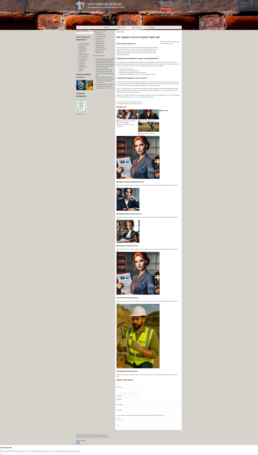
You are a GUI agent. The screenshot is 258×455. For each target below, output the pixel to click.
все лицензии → (80, 114)
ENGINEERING (82, 47)
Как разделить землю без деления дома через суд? (129, 103)
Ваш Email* (119, 396)
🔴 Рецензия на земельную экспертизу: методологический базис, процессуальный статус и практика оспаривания (126, 123)
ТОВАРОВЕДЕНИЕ (83, 60)
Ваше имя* (119, 399)
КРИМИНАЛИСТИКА (84, 45)
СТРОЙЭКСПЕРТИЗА (84, 43)
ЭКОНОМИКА (82, 63)
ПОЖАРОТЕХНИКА (83, 56)
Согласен (1, 454)
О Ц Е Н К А (81, 52)
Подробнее (77, 451)
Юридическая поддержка (82, 31)
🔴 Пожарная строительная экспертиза (127, 371)
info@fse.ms (166, 6)
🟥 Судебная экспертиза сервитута (146, 121)
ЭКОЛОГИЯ (81, 61)
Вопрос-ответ (121, 27)
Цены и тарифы (136, 27)
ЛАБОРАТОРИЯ (82, 49)
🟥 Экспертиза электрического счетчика (127, 245)
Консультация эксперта (98, 55)
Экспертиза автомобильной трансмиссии (127, 297)
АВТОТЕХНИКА (82, 50)
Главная (106, 27)
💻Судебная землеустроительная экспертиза (146, 134)
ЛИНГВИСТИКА (83, 67)
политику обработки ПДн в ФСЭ (156, 415)
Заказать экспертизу (166, 9)
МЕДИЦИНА (82, 65)
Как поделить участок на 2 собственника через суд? (129, 101)
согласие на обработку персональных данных (132, 415)
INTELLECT (81, 69)
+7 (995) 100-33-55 (166, 4)
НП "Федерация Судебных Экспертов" (99, 436)
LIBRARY (81, 70)
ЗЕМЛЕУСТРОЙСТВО (121, 31)
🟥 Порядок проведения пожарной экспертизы (129, 213)
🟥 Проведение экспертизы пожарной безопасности (130, 182)
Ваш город (119, 410)
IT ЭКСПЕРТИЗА (83, 58)
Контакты (152, 27)
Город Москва (99, 32)
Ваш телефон (120, 404)
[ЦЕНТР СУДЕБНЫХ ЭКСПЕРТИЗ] (80, 9)
